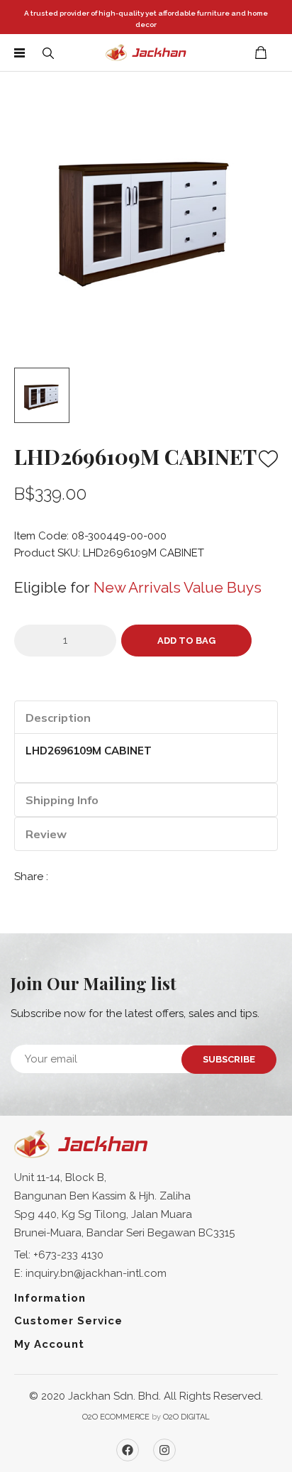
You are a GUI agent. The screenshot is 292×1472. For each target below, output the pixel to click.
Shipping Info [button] (62, 800)
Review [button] (46, 834)
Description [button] (58, 717)
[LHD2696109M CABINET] (146, 214)
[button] (48, 52)
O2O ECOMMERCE (116, 1417)
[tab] (146, 717)
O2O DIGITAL (186, 1417)
